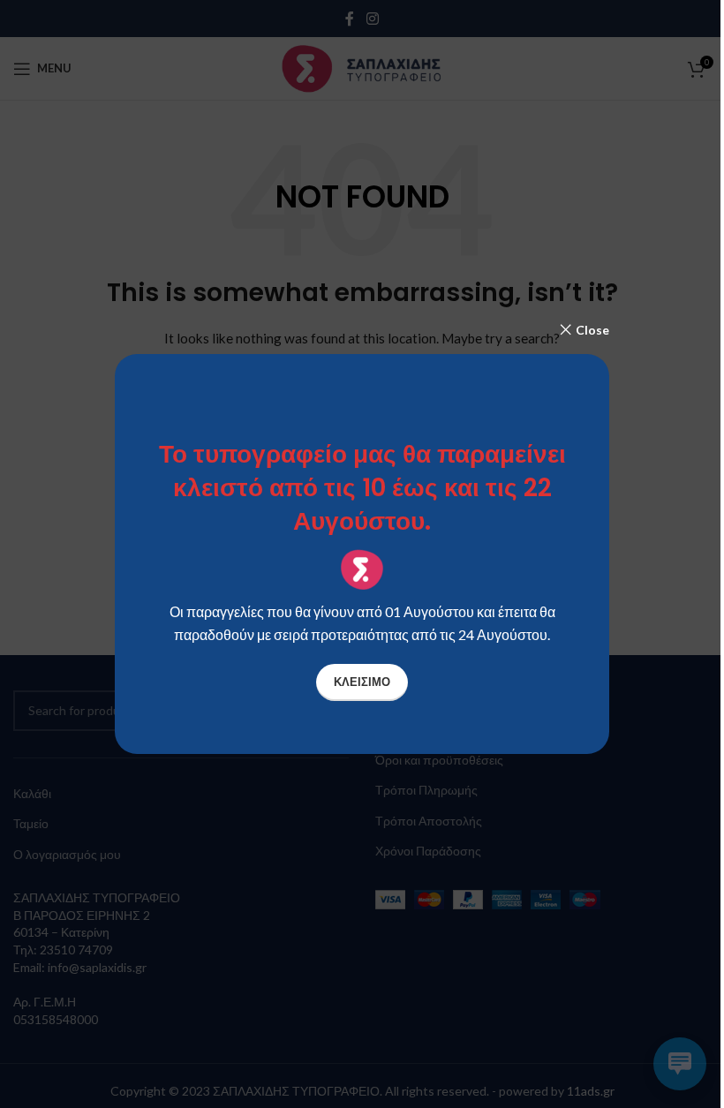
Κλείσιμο (362, 682)
